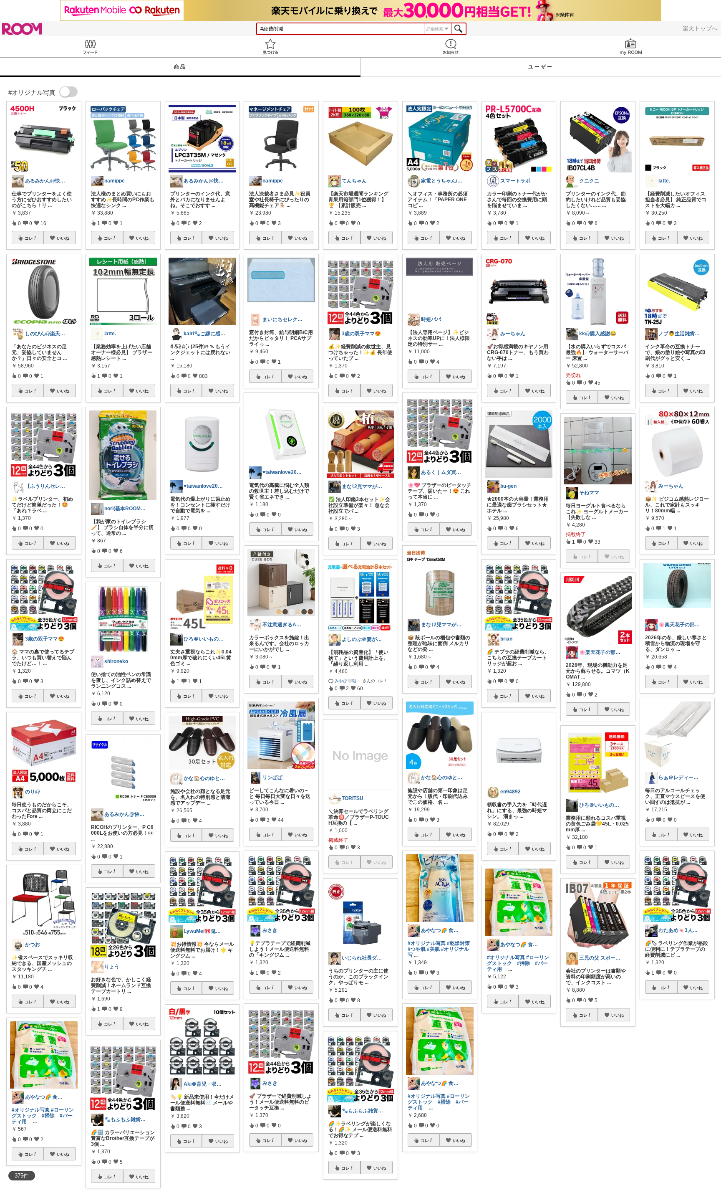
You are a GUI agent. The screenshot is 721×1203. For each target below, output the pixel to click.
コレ (29, 238)
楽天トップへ (700, 28)
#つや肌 (417, 949)
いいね (63, 238)
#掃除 (48, 1116)
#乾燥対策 (458, 943)
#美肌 (433, 949)
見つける (270, 46)
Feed (90, 46)
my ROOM (631, 46)
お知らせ (450, 46)
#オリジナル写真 (31, 1110)
